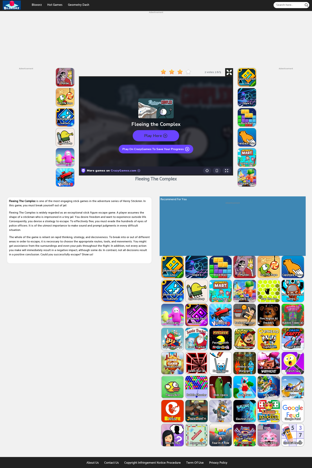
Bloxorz (37, 4)
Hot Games (54, 4)
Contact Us (111, 462)
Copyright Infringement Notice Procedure (152, 462)
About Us (92, 462)
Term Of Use (195, 462)
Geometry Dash (78, 4)
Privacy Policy (218, 462)
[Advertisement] (156, 39)
